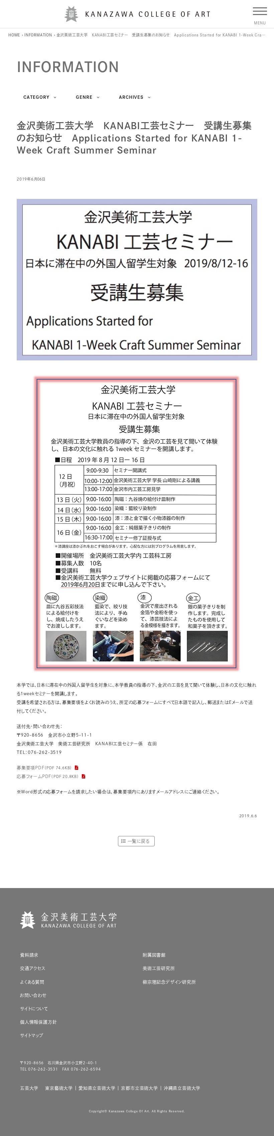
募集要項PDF (44, 768)
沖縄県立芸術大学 (182, 1088)
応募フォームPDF (48, 776)
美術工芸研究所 (159, 968)
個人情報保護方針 (38, 1022)
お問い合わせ (33, 995)
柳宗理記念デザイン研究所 (169, 982)
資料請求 (29, 955)
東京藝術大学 (59, 1088)
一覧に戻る (138, 841)
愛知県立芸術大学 (97, 1088)
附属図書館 (154, 955)
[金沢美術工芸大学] (137, 19)
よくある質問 (32, 982)
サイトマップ (31, 1035)
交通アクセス (33, 968)
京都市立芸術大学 (139, 1088)
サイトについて (34, 1009)
